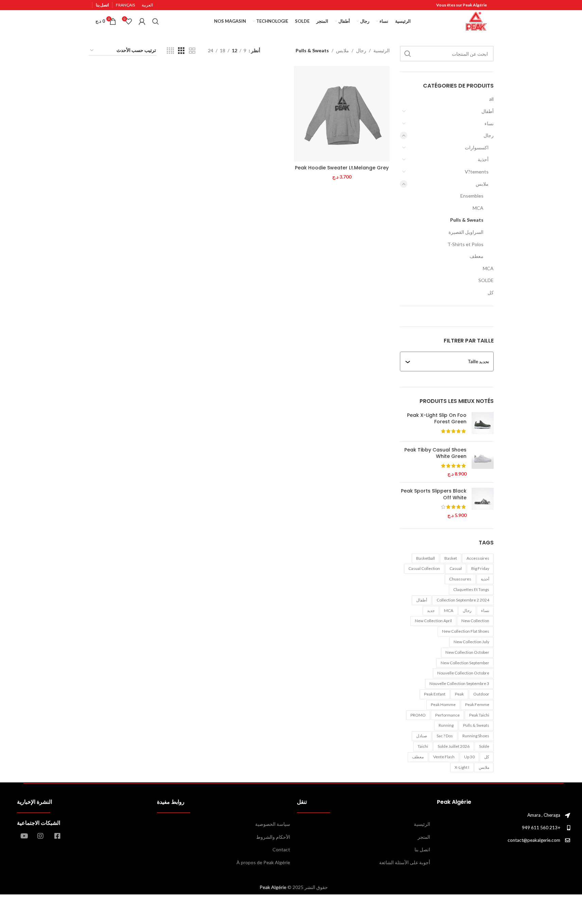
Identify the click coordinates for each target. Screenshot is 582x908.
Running (446, 725)
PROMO (418, 715)
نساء (489, 123)
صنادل (421, 735)
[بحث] (155, 21)
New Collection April (433, 620)
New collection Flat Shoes (465, 631)
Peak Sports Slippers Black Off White (433, 494)
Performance (447, 715)
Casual (455, 568)
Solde (484, 746)
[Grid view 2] (192, 51)
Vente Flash (444, 756)
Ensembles (471, 196)
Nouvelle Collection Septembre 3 (459, 683)
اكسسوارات (477, 147)
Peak (459, 694)
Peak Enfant (434, 694)
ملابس (482, 184)
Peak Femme (477, 704)
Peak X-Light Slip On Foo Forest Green (436, 418)
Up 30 (469, 756)
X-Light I (462, 767)
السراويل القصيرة (465, 232)
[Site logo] (476, 20)
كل (491, 292)
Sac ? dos (445, 735)
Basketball (425, 558)
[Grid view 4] (170, 51)
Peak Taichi (479, 715)
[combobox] (449, 361)
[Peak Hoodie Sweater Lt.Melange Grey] (342, 114)
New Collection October (467, 652)
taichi (423, 746)
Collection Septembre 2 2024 (463, 600)
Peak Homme (443, 704)
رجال (488, 135)
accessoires (477, 558)
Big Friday (480, 568)
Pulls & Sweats (466, 220)
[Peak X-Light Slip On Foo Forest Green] (483, 424)
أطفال (487, 111)
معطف (476, 256)
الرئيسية (381, 50)
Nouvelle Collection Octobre (463, 672)
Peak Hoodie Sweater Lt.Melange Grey (342, 167)
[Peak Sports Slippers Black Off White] (483, 503)
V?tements (477, 171)
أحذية (483, 159)
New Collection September (465, 662)
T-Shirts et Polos (465, 244)
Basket (450, 558)
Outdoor (481, 694)
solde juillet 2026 (454, 746)
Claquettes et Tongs (471, 589)
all (491, 99)
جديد (431, 610)
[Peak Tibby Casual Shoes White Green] (483, 462)
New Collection (475, 620)
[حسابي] (142, 21)
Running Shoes (475, 735)
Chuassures (460, 578)
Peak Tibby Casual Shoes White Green (435, 453)
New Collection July (471, 641)
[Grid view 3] (181, 51)
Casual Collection (424, 568)
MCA (478, 208)
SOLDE (486, 280)
